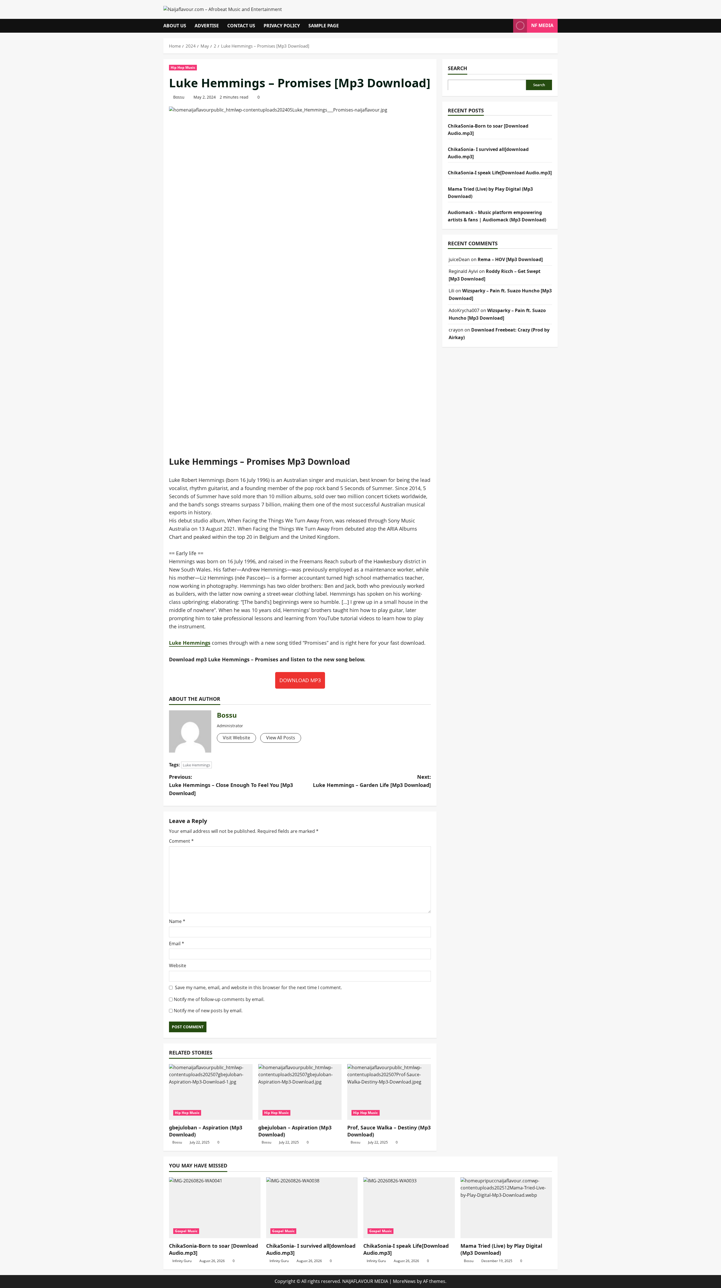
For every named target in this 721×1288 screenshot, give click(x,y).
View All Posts (280, 738)
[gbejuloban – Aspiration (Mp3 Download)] (211, 1092)
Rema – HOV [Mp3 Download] (510, 259)
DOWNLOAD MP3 (300, 680)
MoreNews (404, 1281)
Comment (181, 841)
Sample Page (323, 26)
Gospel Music (186, 1231)
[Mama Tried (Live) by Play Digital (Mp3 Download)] (506, 1207)
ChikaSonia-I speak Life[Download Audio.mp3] (500, 172)
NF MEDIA (542, 25)
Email (176, 943)
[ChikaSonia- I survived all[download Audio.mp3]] (312, 1207)
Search (457, 68)
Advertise (207, 26)
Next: (372, 780)
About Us (174, 26)
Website (177, 965)
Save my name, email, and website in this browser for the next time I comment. (258, 987)
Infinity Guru (182, 1260)
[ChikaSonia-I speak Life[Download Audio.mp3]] (409, 1207)
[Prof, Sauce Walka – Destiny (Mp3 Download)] (389, 1092)
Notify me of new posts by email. (208, 1010)
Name (177, 921)
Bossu (178, 97)
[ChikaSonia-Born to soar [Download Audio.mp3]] (215, 1207)
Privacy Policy (282, 26)
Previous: (231, 785)
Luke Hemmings (189, 642)
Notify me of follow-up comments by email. (219, 999)
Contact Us (241, 26)
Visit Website (236, 738)
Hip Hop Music (183, 67)
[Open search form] (507, 25)
